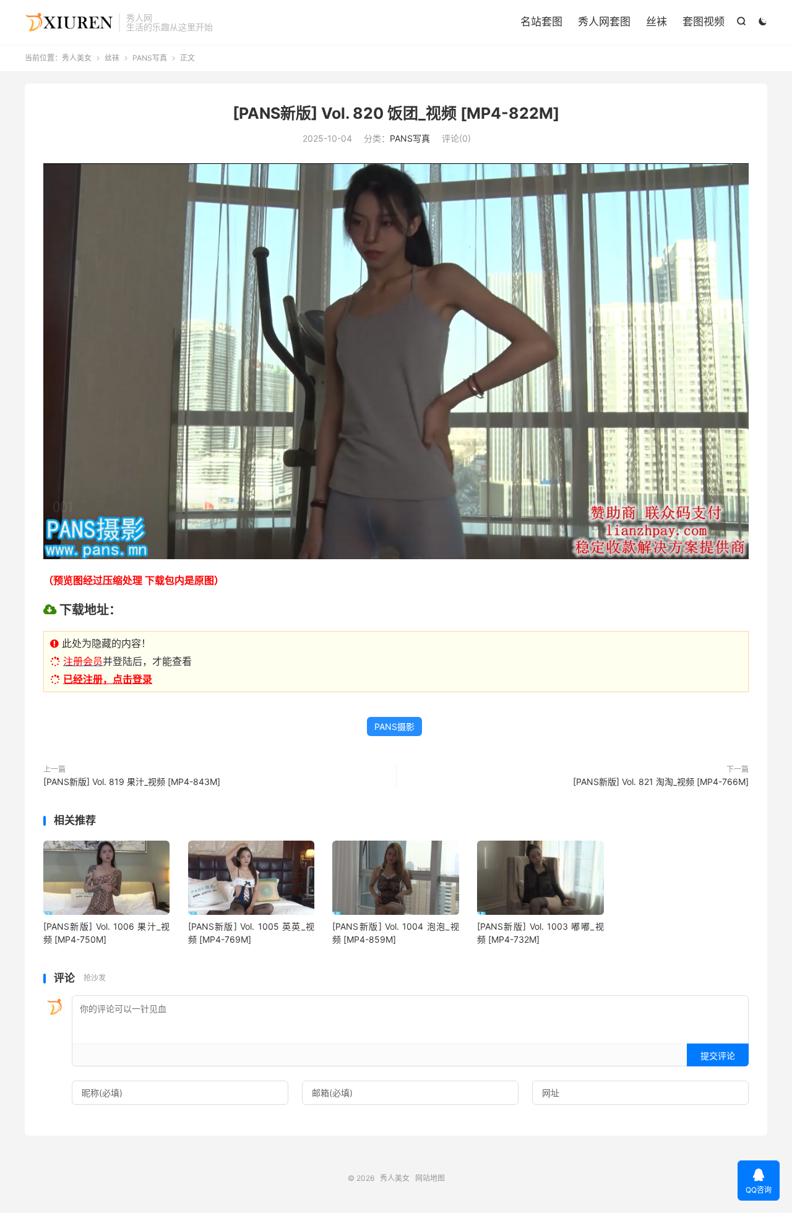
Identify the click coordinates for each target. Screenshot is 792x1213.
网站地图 (430, 1178)
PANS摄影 (394, 726)
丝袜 (656, 21)
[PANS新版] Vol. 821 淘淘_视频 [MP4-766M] (661, 781)
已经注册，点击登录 (107, 679)
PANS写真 (149, 57)
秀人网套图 (604, 21)
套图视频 (703, 21)
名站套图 (541, 21)
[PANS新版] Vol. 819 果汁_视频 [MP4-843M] (131, 781)
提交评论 (717, 1055)
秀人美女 (69, 22)
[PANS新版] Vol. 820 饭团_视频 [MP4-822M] (396, 113)
